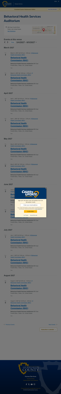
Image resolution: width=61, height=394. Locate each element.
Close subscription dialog (46, 188)
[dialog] (30, 202)
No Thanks (26, 215)
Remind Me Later (33, 215)
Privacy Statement (38, 209)
